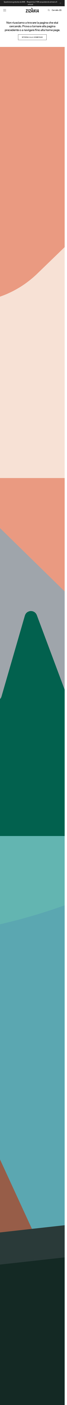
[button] (4, 10)
